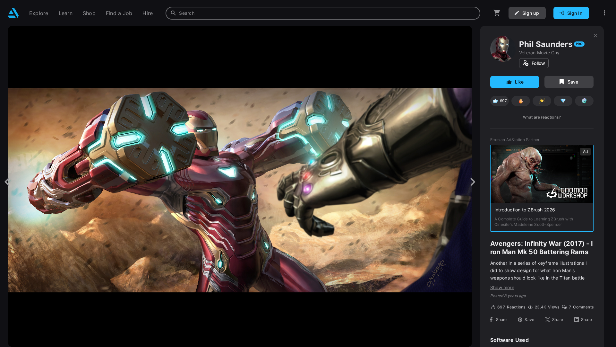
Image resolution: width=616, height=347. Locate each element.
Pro (579, 44)
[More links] (604, 13)
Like (519, 82)
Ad (585, 151)
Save (573, 82)
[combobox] (323, 13)
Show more (502, 287)
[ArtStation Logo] (13, 13)
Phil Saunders (545, 44)
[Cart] (497, 13)
